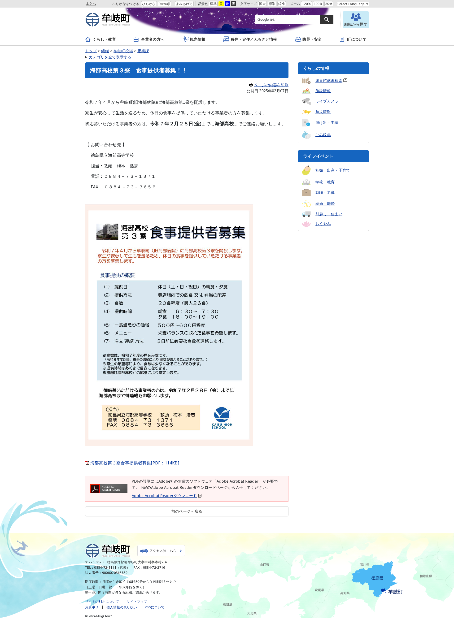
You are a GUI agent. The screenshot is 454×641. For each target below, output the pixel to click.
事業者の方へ (152, 39)
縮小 (281, 3)
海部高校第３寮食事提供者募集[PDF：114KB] (134, 463)
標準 (213, 3)
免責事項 (92, 607)
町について (357, 39)
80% (328, 3)
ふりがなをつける (126, 3)
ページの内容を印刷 (271, 84)
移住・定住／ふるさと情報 (254, 39)
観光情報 (197, 39)
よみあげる (184, 3)
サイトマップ (137, 601)
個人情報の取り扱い (121, 607)
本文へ (91, 3)
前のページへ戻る (186, 511)
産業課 (143, 50)
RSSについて (154, 607)
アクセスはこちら (163, 550)
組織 (105, 50)
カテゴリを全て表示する (110, 57)
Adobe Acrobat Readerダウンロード (164, 495)
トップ (91, 50)
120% (306, 3)
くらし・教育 (104, 39)
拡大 (262, 3)
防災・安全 (312, 39)
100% (318, 3)
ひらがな (149, 3)
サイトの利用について (102, 601)
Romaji (164, 3)
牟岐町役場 (123, 50)
